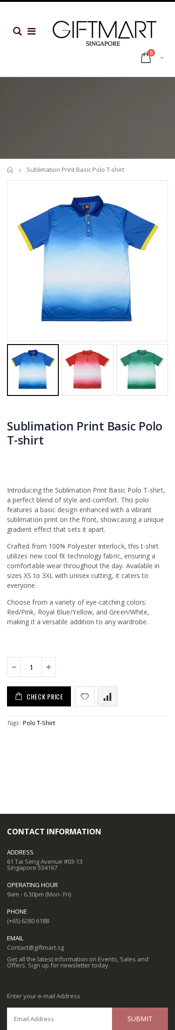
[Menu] (31, 31)
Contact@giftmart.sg (35, 947)
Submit (140, 1018)
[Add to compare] (108, 696)
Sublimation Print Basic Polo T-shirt (84, 433)
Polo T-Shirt (39, 723)
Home (10, 170)
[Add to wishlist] (85, 696)
